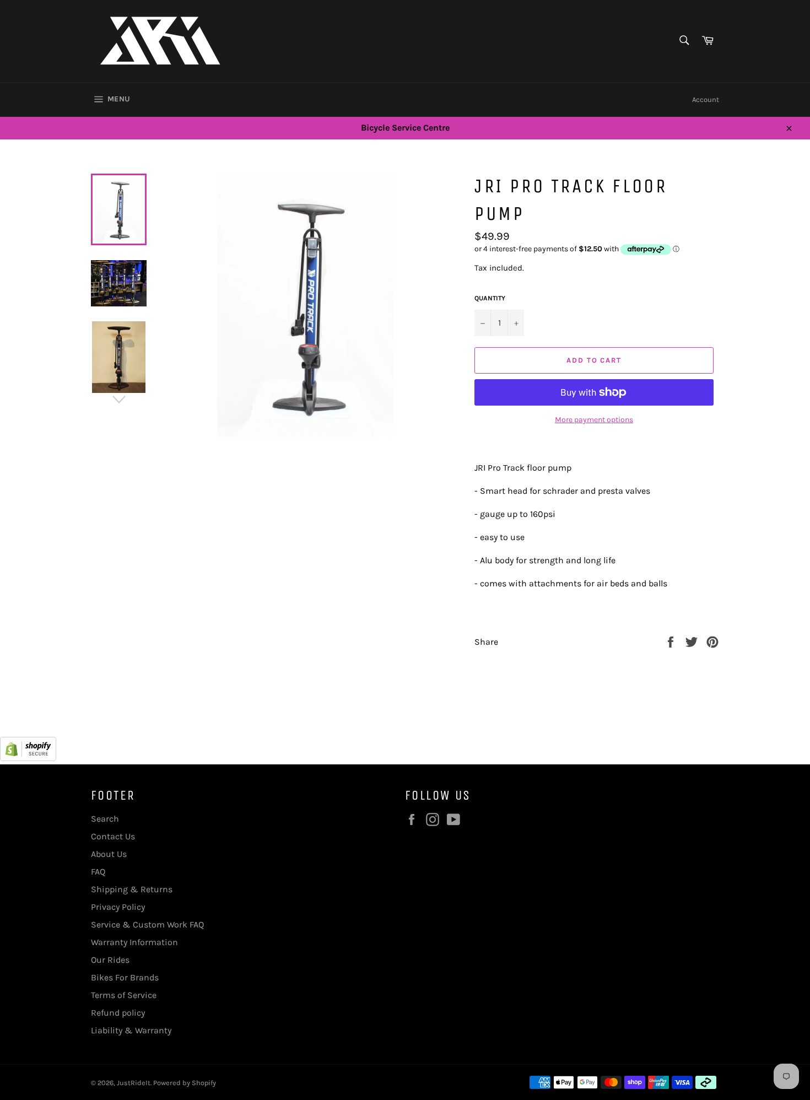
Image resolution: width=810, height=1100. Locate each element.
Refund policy (118, 1012)
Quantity (489, 298)
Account (705, 99)
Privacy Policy (118, 907)
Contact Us (113, 836)
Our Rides (110, 960)
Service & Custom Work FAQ (147, 924)
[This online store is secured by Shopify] (28, 758)
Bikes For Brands (125, 977)
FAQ (98, 871)
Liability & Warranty (131, 1030)
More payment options (594, 419)
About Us (109, 854)
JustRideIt (133, 1083)
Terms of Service (123, 995)
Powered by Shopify (184, 1083)
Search (105, 818)
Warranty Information (134, 942)
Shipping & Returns (131, 889)
